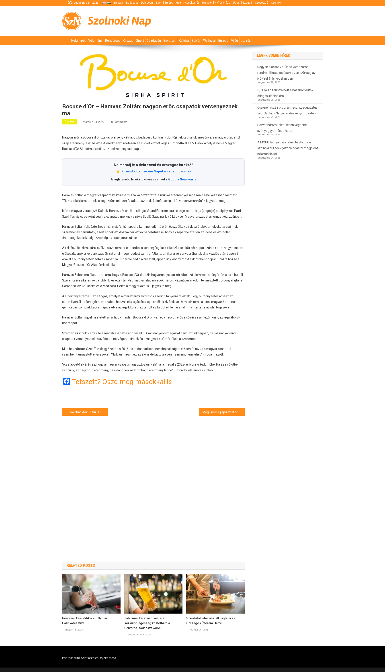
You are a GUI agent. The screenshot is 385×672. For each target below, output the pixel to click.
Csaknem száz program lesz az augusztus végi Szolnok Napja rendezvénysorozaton (287, 110)
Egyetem (170, 40)
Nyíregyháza (222, 2)
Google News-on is (182, 179)
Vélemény (95, 40)
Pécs (236, 2)
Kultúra (184, 40)
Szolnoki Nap (119, 21)
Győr (179, 2)
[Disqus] (153, 481)
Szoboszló (261, 2)
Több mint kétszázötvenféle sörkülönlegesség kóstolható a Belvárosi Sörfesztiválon (147, 623)
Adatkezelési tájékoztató (98, 658)
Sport (140, 40)
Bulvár (196, 40)
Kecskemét (192, 2)
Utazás (246, 40)
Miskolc (207, 2)
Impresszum (71, 658)
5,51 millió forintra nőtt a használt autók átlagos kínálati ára (285, 93)
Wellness (209, 40)
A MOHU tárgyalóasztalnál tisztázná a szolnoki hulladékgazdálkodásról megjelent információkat (287, 148)
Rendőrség (113, 40)
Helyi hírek (78, 40)
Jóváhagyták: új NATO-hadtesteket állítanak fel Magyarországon (88, 412)
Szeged (247, 2)
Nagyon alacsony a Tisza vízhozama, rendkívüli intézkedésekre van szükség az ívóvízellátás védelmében (286, 72)
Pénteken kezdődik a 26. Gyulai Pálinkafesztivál (84, 620)
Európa (169, 2)
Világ (234, 40)
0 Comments (119, 122)
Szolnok (276, 2)
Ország (128, 40)
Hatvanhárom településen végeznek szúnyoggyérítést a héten (282, 127)
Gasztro (70, 121)
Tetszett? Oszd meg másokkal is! (123, 381)
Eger (159, 2)
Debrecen (147, 2)
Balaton (118, 2)
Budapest (132, 2)
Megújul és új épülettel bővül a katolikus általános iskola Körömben (224, 412)
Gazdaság (154, 40)
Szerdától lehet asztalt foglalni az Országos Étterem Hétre (210, 620)
